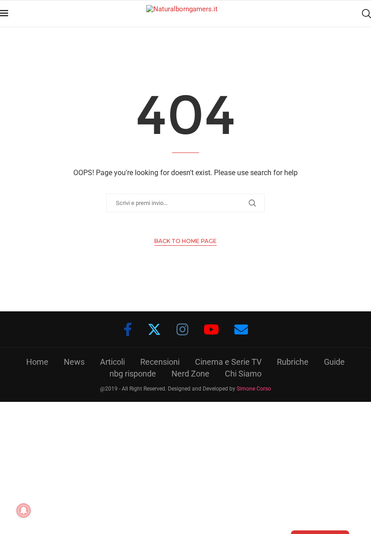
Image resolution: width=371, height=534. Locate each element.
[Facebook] (128, 329)
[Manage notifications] (23, 510)
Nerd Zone (190, 373)
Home (37, 362)
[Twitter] (154, 329)
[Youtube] (211, 329)
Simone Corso (254, 389)
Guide (334, 362)
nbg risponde (132, 373)
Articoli (112, 362)
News (74, 362)
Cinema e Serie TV (228, 362)
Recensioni (160, 362)
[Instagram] (182, 329)
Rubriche (293, 362)
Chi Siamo (243, 373)
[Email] (241, 329)
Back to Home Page (185, 241)
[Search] (366, 13)
